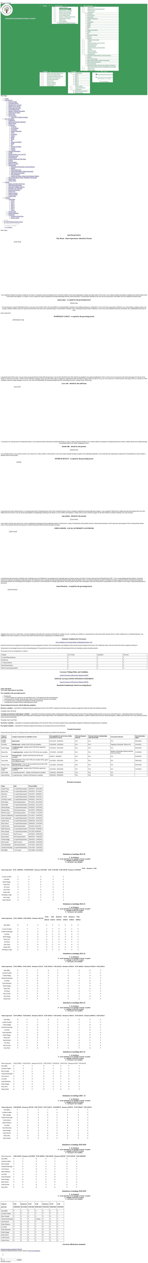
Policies (90, 49)
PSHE (89, 31)
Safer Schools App (92, 58)
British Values (91, 10)
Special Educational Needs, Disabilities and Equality (102, 67)
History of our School (65, 12)
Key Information (88, 6)
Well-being (78, 89)
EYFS (89, 20)
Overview (90, 13)
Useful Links (50, 85)
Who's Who (62, 20)
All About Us (59, 6)
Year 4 (76, 81)
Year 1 (76, 76)
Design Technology (92, 18)
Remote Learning (92, 52)
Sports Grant (91, 68)
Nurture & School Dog (81, 91)
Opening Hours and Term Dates (96, 47)
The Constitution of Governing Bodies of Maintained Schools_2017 (74, 642)
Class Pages (78, 73)
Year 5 (76, 83)
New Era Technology (34, 1250)
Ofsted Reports (92, 46)
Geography (90, 22)
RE (88, 33)
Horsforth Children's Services (55, 76)
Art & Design (91, 15)
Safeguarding (91, 54)
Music (89, 27)
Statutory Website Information (67, 16)
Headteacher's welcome (65, 10)
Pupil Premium (92, 50)
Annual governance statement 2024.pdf (11, 1249)
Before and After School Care (55, 73)
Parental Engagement (52, 79)
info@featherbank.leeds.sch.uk (105, 74)
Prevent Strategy (91, 63)
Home (45, 6)
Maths (89, 25)
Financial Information (93, 40)
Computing (90, 17)
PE (88, 28)
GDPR (89, 41)
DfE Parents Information (53, 74)
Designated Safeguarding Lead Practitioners (99, 55)
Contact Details (63, 7)
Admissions (91, 7)
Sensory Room (79, 92)
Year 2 (76, 78)
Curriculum (91, 12)
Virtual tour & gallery (65, 18)
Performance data (92, 44)
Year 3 (76, 79)
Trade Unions (91, 70)
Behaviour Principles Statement (96, 9)
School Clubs (79, 86)
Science (89, 36)
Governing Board (64, 9)
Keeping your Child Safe (53, 77)
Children (74, 71)
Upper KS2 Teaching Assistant (67, 23)
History (89, 23)
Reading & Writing (92, 35)
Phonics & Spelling (92, 30)
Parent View (50, 81)
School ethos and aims (65, 13)
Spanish (89, 38)
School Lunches (51, 82)
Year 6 (76, 84)
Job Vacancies (63, 21)
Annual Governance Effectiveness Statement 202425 (74, 675)
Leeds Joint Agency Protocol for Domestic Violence (101, 65)
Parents (45, 71)
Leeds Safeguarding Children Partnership (98, 60)
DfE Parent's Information (94, 62)
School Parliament (80, 87)
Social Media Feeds (64, 15)
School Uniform (51, 84)
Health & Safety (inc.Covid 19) (96, 43)
